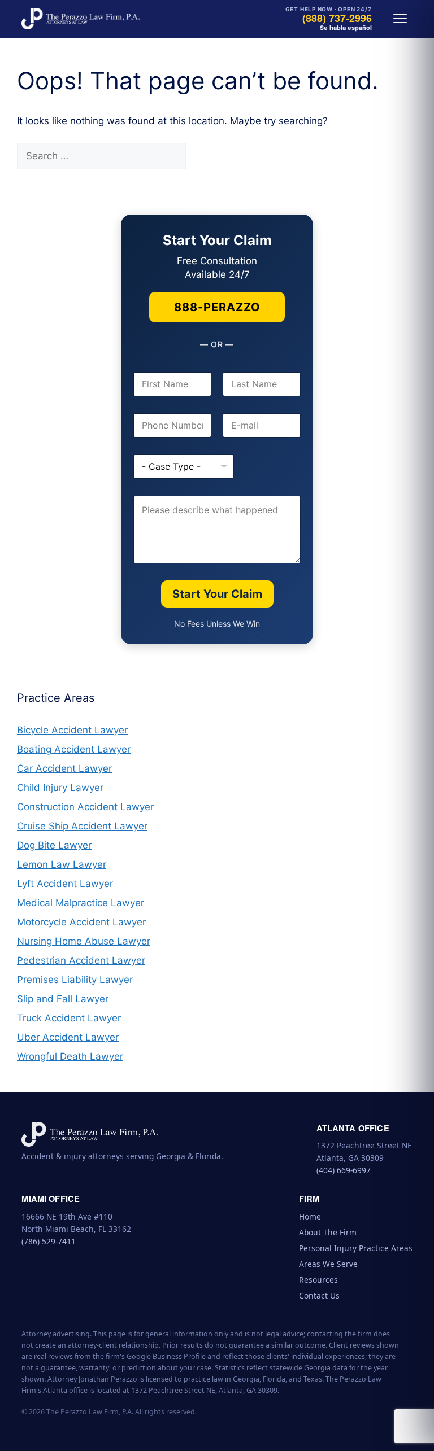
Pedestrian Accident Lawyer (81, 960)
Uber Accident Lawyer (68, 1037)
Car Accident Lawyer (64, 768)
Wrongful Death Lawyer (70, 1056)
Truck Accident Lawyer (69, 1018)
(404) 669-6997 (343, 1170)
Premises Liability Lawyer (75, 979)
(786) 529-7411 (48, 1241)
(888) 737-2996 (337, 18)
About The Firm (328, 1232)
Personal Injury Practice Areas (356, 1248)
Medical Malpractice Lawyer (80, 902)
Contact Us (319, 1295)
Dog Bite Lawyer (54, 845)
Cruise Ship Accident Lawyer (82, 826)
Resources (318, 1279)
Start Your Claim (217, 594)
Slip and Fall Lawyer (62, 998)
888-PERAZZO (217, 307)
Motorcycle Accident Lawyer (81, 922)
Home (310, 1216)
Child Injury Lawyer (60, 787)
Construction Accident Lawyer (85, 806)
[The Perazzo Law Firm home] (80, 18)
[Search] (205, 156)
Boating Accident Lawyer (74, 749)
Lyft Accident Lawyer (65, 883)
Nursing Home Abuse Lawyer (83, 941)
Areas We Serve (328, 1263)
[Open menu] (400, 18)
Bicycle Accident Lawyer (72, 730)
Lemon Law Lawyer (61, 864)
